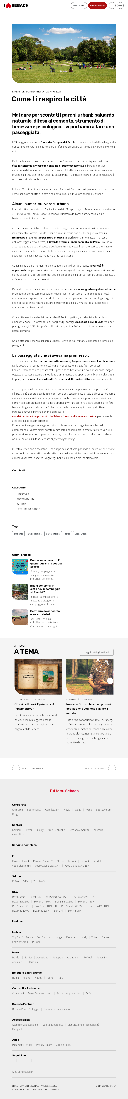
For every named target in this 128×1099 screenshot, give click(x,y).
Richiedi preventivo (97, 5)
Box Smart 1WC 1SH (72, 906)
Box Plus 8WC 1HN (98, 906)
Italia (60, 977)
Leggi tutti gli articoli (97, 652)
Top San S (39, 881)
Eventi (77, 809)
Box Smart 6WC (42, 901)
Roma (15, 977)
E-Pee (15, 881)
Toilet (94, 937)
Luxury (40, 830)
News (67, 809)
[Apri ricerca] (112, 5)
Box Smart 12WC (64, 901)
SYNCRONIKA (110, 1085)
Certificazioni (52, 809)
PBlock (36, 942)
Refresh (88, 957)
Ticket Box (35, 897)
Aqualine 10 (18, 962)
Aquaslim (102, 957)
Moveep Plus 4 (20, 861)
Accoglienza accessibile (25, 1024)
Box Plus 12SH (41, 910)
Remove (71, 937)
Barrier (28, 957)
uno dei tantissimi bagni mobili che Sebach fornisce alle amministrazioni (54, 416)
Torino (50, 977)
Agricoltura (18, 834)
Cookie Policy (63, 1045)
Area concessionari (22, 1071)
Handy (83, 937)
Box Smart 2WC (20, 901)
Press (88, 809)
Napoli (38, 977)
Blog (15, 814)
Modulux (98, 861)
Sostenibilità (26, 499)
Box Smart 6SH (86, 901)
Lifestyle (23, 494)
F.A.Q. (88, 993)
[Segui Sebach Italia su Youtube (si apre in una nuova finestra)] (28, 1060)
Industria (98, 830)
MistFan (33, 962)
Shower (106, 937)
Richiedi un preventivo (68, 993)
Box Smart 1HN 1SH (45, 906)
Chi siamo (17, 809)
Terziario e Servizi (79, 830)
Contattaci (18, 993)
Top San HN (43, 937)
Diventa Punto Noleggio (25, 1009)
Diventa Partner (78, 5)
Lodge (58, 937)
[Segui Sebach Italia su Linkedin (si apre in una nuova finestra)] (36, 1060)
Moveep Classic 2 (43, 861)
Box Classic (18, 897)
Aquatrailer (73, 957)
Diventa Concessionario (56, 1009)
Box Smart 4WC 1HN (83, 897)
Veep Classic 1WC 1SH (76, 865)
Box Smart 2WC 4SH (56, 897)
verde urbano (81, 533)
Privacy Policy (44, 1045)
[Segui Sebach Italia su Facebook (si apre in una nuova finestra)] (13, 1060)
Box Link (58, 910)
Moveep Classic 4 (66, 861)
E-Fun (26, 881)
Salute (21, 504)
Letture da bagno (28, 509)
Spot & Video (103, 809)
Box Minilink (74, 910)
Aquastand (42, 957)
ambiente (18, 533)
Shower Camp (20, 942)
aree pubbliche (35, 533)
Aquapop (58, 957)
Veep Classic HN (21, 865)
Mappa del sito (20, 1029)
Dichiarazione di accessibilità (84, 1024)
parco (67, 533)
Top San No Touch (22, 937)
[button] (110, 681)
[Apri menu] (120, 5)
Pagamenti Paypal (22, 1045)
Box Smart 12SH (21, 906)
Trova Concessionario (40, 993)
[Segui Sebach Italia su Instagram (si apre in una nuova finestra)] (21, 1060)
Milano (26, 977)
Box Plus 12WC (20, 910)
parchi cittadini (53, 533)
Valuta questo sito (53, 1024)
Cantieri (16, 830)
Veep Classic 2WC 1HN (47, 865)
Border (16, 957)
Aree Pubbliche (56, 830)
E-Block (85, 861)
